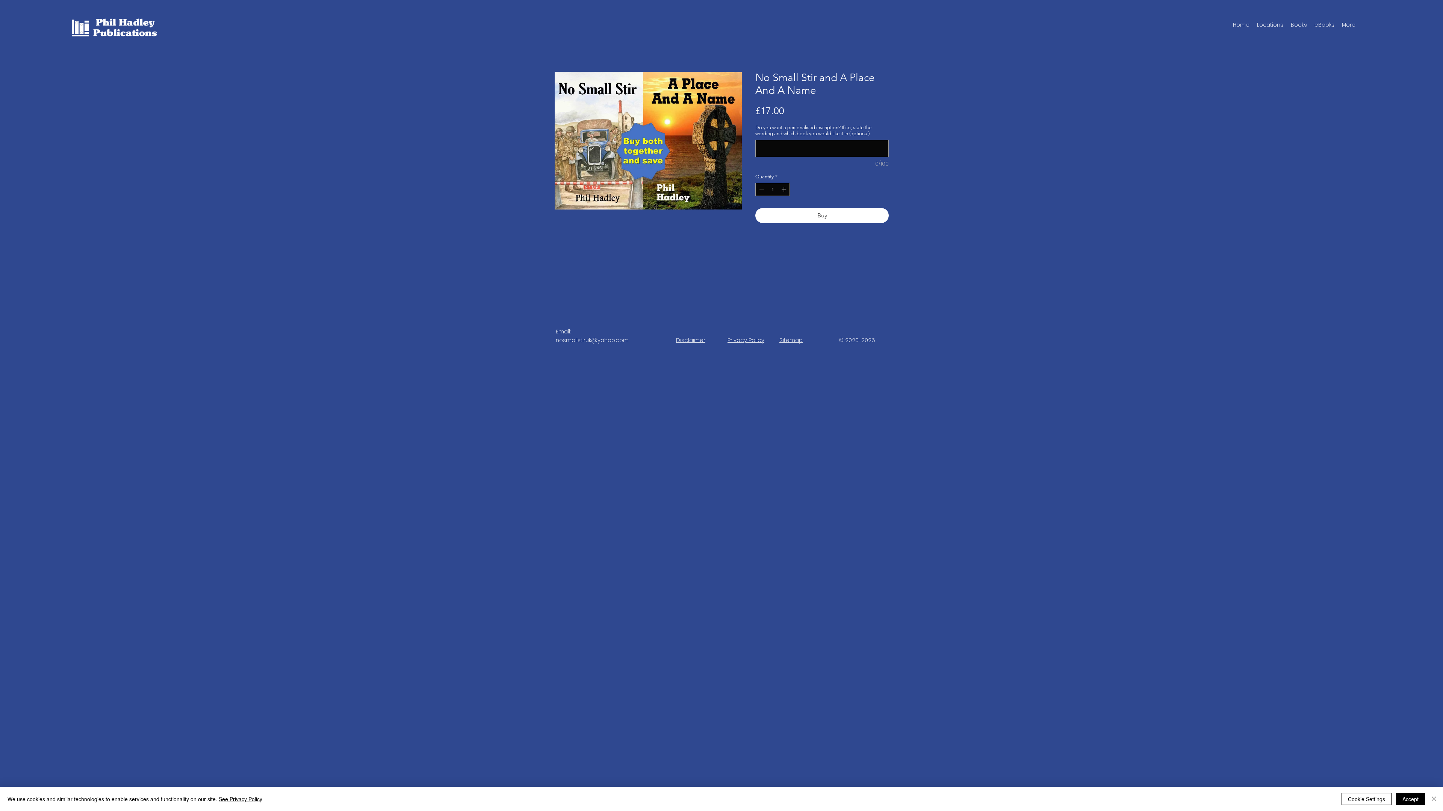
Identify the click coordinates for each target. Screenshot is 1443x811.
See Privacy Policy (240, 799)
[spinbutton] (772, 189)
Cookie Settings (1366, 799)
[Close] (1433, 799)
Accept (1410, 799)
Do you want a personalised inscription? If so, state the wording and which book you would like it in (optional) (813, 130)
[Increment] (784, 189)
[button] (1299, 24)
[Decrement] (760, 189)
